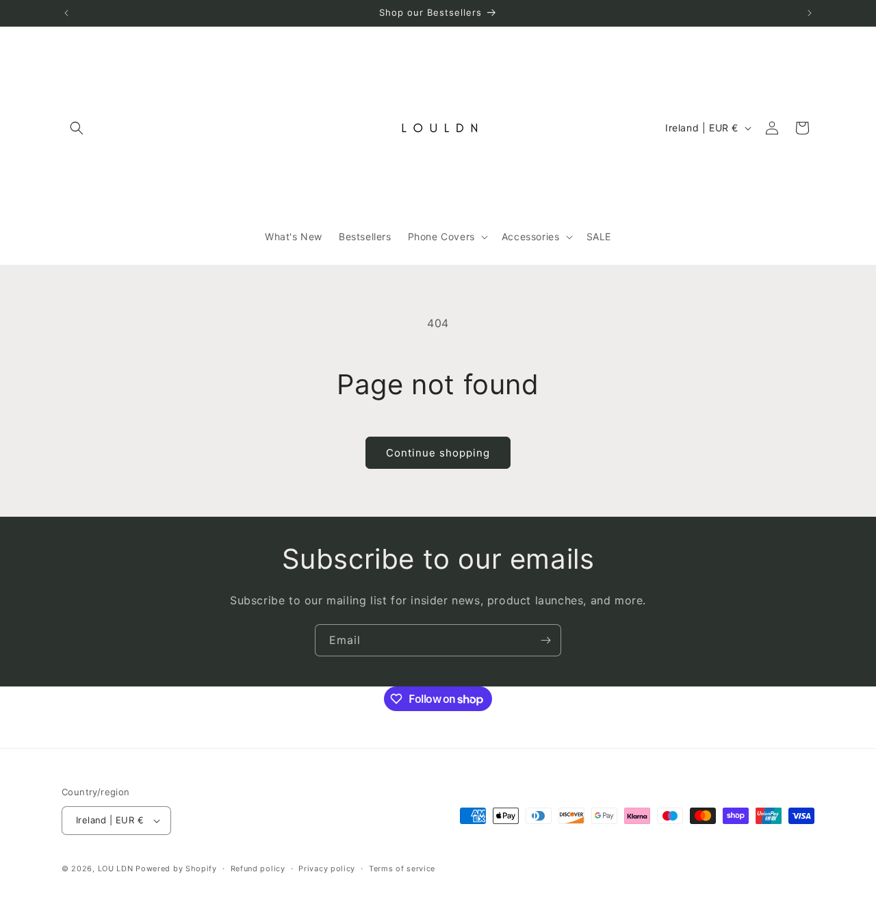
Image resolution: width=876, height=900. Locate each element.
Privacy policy (326, 868)
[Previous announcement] (66, 13)
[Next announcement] (810, 13)
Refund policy (258, 868)
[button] (77, 128)
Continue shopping (438, 452)
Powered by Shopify (176, 868)
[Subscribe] (545, 640)
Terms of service (402, 868)
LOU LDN (115, 868)
